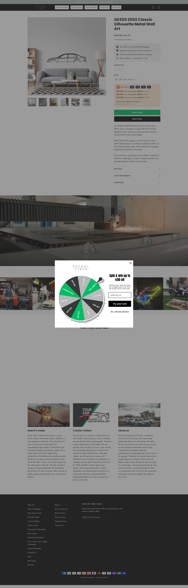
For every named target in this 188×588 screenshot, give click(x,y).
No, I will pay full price (120, 312)
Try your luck (120, 304)
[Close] (130, 263)
